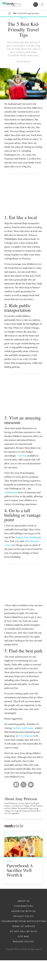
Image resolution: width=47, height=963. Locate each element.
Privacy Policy (23, 916)
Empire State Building (27, 537)
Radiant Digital (23, 941)
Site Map (23, 936)
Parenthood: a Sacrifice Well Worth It (20, 870)
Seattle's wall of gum (23, 727)
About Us (23, 901)
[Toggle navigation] (35, 4)
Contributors (23, 906)
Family (23, 18)
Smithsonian (11, 492)
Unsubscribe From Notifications (23, 921)
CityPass (21, 455)
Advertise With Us (23, 911)
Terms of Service (23, 926)
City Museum (26, 735)
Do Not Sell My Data (23, 931)
